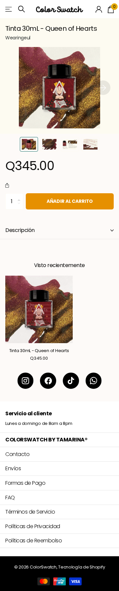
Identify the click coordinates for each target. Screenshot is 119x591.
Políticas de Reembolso (33, 540)
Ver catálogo (9, 9)
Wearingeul (17, 37)
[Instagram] (26, 381)
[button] (103, 87)
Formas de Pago (25, 483)
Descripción (20, 230)
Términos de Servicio (30, 512)
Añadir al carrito (70, 201)
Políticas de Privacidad (32, 526)
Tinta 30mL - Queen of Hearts (39, 351)
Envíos (13, 468)
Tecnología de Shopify (81, 567)
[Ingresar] (99, 9)
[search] (21, 9)
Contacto (17, 454)
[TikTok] (71, 381)
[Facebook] (48, 381)
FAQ (10, 497)
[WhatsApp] (94, 381)
